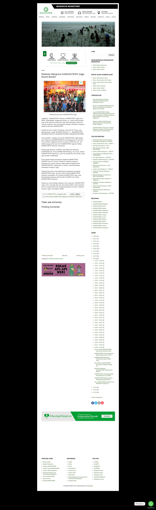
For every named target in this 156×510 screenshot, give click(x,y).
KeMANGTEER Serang (99, 225)
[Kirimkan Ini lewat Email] (71, 194)
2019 (94, 246)
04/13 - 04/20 (99, 325)
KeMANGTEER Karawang (100, 212)
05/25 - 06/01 (99, 312)
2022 (94, 238)
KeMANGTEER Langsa (99, 215)
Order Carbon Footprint (99, 90)
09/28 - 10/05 (99, 285)
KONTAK (114, 16)
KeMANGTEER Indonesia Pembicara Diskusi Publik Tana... (102, 359)
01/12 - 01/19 (99, 345)
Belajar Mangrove (48, 464)
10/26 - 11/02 (99, 280)
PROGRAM (54, 16)
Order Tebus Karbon (99, 69)
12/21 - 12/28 (99, 260)
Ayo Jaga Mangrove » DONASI (102, 157)
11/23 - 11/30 (99, 270)
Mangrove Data (98, 470)
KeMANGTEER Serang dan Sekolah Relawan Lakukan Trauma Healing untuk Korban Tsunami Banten (103, 129)
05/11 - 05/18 (99, 315)
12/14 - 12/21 (99, 263)
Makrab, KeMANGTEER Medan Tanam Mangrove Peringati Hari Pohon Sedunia (102, 123)
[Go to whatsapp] (151, 503)
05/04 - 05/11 (99, 317)
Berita (51, 196)
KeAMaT (96, 464)
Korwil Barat (71, 196)
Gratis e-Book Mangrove (50, 470)
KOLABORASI (62, 16)
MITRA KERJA (70, 16)
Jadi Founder (47, 478)
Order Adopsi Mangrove (100, 65)
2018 (94, 248)
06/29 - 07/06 (99, 303)
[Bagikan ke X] (75, 194)
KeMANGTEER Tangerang (100, 227)
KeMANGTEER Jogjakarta (60, 196)
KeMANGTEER (97, 202)
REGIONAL (93, 16)
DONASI (108, 16)
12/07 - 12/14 (99, 265)
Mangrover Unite (99, 479)
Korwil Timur (72, 472)
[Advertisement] (63, 285)
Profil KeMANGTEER (49, 480)
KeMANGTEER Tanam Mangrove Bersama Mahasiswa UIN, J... (104, 354)
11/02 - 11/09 (99, 278)
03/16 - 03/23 (99, 332)
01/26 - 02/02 (99, 342)
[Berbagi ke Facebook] (77, 194)
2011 (94, 392)
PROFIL (48, 16)
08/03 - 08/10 (99, 298)
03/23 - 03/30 (99, 330)
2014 (94, 258)
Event (70, 466)
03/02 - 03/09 (99, 337)
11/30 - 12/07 (99, 268)
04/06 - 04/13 (99, 327)
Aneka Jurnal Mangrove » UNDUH (103, 169)
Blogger (90, 486)
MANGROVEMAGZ (99, 477)
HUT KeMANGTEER (49, 476)
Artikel (47, 196)
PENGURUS (101, 16)
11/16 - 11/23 (99, 273)
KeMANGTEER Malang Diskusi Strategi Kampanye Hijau (103, 378)
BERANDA (41, 16)
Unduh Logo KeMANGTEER (51, 468)
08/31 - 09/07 (99, 290)
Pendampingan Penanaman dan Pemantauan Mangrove (77, 477)
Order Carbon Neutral (99, 86)
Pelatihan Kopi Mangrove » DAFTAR (103, 193)
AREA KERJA (79, 16)
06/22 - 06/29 (99, 305)
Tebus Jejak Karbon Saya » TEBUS (103, 143)
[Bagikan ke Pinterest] (79, 194)
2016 (94, 253)
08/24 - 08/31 (99, 293)
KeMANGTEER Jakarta (99, 208)
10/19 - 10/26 (99, 283)
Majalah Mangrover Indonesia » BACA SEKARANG (102, 175)
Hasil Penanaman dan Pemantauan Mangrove (50, 473)
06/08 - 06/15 (99, 310)
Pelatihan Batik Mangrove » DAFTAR (103, 159)
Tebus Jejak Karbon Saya (100, 78)
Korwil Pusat (72, 470)
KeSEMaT (97, 468)
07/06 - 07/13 (99, 300)
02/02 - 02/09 (99, 340)
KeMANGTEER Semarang (100, 223)
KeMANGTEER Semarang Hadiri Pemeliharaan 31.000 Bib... (103, 374)
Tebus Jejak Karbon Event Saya (102, 80)
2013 (94, 387)
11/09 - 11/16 (99, 275)
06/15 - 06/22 (99, 307)
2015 (94, 256)
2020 (94, 243)
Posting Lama (80, 255)
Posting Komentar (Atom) (56, 258)
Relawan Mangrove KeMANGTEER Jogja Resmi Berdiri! (103, 370)
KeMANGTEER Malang (99, 219)
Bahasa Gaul (47, 462)
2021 (94, 241)
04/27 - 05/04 (99, 320)
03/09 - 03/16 (99, 335)
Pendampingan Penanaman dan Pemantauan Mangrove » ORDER (102, 140)
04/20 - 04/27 (99, 322)
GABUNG (86, 16)
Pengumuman (78, 196)
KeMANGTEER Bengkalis (100, 204)
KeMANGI (97, 466)
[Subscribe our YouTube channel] (102, 404)
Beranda (64, 255)
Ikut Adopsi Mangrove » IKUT (101, 145)
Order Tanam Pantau (99, 67)
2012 (94, 390)
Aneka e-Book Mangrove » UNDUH (103, 151)
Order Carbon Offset (98, 88)
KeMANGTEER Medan (99, 221)
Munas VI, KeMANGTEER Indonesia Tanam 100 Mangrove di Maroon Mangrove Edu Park (103, 107)
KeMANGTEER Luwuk (99, 217)
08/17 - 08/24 (99, 295)
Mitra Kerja (71, 475)
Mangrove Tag (98, 475)
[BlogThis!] (73, 194)
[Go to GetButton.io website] (151, 508)
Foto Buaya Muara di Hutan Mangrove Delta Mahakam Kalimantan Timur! (101, 101)
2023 (94, 236)
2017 (94, 251)
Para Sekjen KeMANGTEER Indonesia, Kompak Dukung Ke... (103, 364)
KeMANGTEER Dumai (99, 206)
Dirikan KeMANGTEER (49, 466)
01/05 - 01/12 (99, 347)
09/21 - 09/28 (99, 288)
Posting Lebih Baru (47, 255)
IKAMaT (96, 462)
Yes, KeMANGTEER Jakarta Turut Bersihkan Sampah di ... (104, 382)
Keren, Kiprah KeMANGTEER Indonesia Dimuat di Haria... (103, 350)
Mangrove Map (98, 472)
